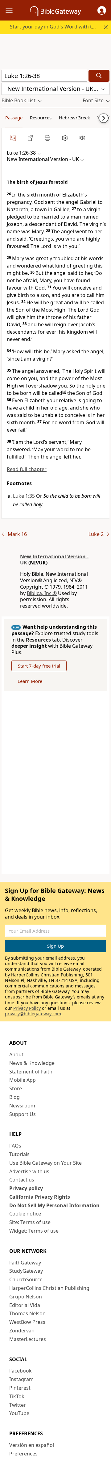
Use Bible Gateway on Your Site (45, 1162)
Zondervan (22, 1330)
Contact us (21, 1179)
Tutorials (19, 1154)
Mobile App (22, 1080)
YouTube (19, 1413)
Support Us (22, 1114)
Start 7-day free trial (39, 666)
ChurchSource (26, 1279)
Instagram (21, 1379)
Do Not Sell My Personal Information (54, 1205)
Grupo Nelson (25, 1296)
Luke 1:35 (24, 495)
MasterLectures (27, 1339)
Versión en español (31, 1445)
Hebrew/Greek (74, 117)
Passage (14, 117)
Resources (40, 117)
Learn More (30, 681)
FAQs (15, 1145)
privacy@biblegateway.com (33, 1014)
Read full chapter (27, 469)
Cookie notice (25, 1213)
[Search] (98, 76)
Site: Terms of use (30, 1222)
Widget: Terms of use (34, 1230)
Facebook (20, 1370)
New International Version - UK (54, 559)
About (16, 1054)
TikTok (16, 1396)
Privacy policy (26, 1188)
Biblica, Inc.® (42, 593)
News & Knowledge (32, 1063)
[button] (101, 10)
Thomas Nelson (27, 1313)
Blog (14, 1097)
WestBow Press (27, 1322)
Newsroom (22, 1105)
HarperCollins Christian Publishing (49, 1288)
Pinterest (20, 1387)
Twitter (17, 1405)
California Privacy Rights (39, 1196)
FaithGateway (25, 1262)
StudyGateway (26, 1271)
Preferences (23, 1453)
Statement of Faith (30, 1071)
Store (15, 1088)
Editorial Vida (24, 1305)
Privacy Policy (27, 1008)
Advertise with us (29, 1171)
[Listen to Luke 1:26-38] (82, 138)
